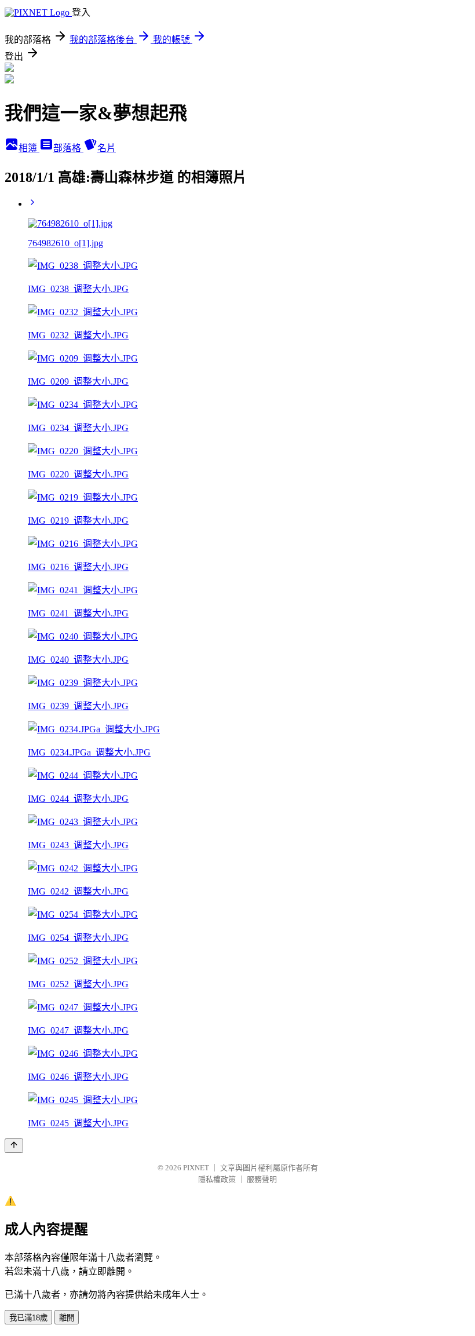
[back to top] (14, 1145)
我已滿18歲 (28, 1317)
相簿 (29, 148)
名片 (106, 148)
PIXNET (196, 1167)
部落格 (68, 148)
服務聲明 (262, 1179)
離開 (66, 1317)
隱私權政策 (217, 1179)
